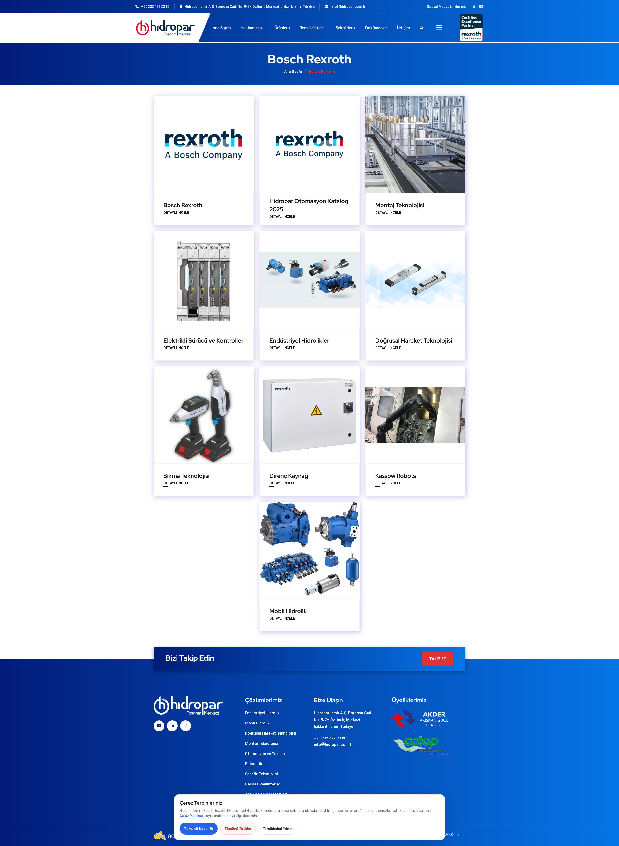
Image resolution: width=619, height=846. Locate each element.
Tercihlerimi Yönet (278, 829)
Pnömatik (253, 764)
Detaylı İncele (176, 212)
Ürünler (280, 27)
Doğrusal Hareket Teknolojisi (413, 340)
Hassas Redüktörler (262, 784)
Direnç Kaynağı (289, 476)
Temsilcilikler (311, 27)
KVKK (448, 834)
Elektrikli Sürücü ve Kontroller (203, 340)
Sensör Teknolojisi (261, 774)
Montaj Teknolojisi (399, 205)
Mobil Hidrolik (288, 611)
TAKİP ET (437, 658)
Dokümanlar (376, 27)
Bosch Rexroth (182, 205)
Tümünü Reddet (238, 829)
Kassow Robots (395, 476)
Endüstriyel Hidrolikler (299, 340)
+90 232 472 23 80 (155, 6)
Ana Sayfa (222, 27)
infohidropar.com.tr (348, 6)
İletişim (403, 27)
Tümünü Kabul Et (198, 829)
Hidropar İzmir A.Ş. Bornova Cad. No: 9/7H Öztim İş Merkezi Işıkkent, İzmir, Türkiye (250, 6)
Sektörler (344, 27)
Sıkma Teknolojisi (186, 476)
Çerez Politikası (192, 816)
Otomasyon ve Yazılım (265, 753)
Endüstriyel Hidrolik (262, 713)
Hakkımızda (251, 27)
